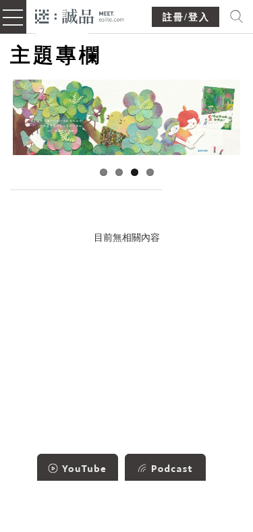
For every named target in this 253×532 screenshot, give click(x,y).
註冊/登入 (186, 17)
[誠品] (80, 15)
